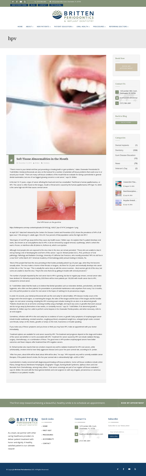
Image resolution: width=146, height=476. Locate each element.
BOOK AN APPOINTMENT (126, 67)
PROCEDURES (48, 435)
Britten (37, 163)
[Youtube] (21, 1)
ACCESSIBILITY (48, 439)
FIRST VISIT (47, 430)
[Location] (13, 1)
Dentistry (46, 163)
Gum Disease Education (125, 155)
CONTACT (47, 443)
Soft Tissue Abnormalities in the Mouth (42, 159)
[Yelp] (25, 1)
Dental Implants (122, 145)
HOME (45, 426)
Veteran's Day (121, 168)
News (117, 163)
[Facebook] (17, 1)
